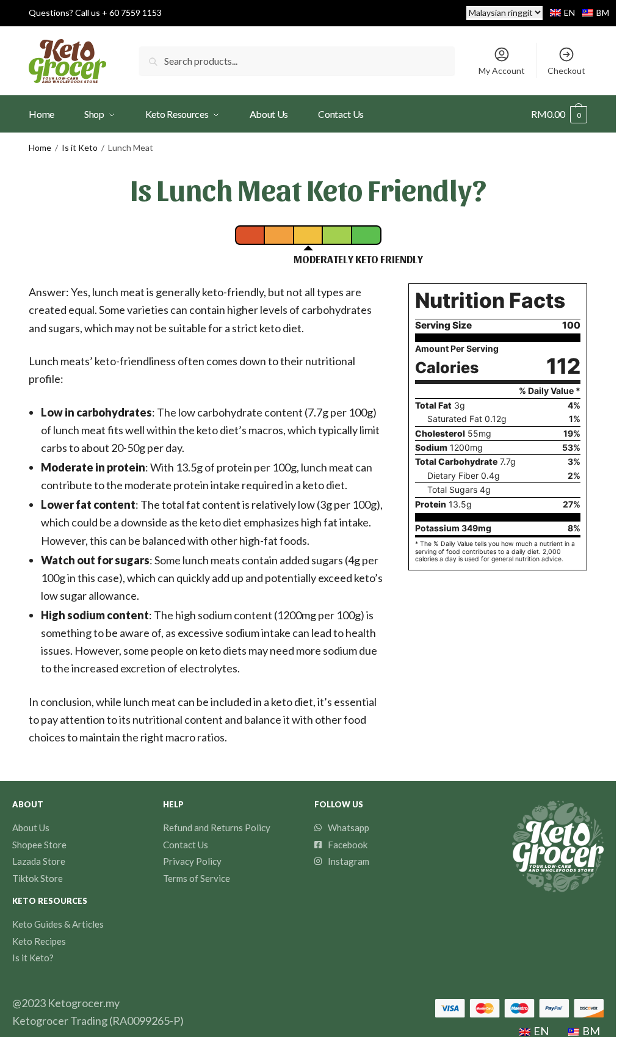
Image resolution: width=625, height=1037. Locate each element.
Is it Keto (80, 147)
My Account (502, 70)
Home (40, 147)
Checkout (566, 70)
